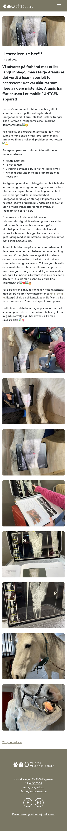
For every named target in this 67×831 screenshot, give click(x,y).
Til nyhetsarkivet (12, 742)
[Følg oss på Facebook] (27, 802)
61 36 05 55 (35, 783)
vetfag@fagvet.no (33, 787)
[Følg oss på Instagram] (39, 802)
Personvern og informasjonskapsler (33, 814)
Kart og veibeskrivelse (33, 791)
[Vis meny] (59, 5)
